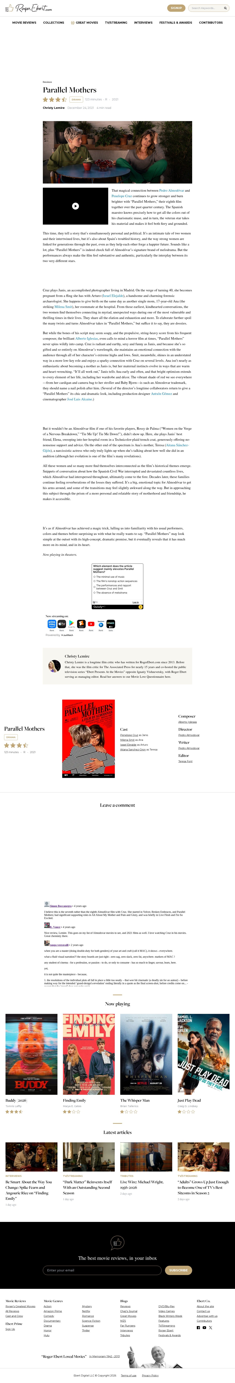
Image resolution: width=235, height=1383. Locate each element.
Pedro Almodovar (189, 735)
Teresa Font (185, 761)
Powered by (53, 635)
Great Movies (87, 22)
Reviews (47, 82)
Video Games (166, 1311)
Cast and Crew (14, 1316)
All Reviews (12, 1311)
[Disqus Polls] (117, 857)
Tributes (125, 1335)
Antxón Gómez (161, 393)
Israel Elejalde (113, 295)
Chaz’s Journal (128, 1311)
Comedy (49, 1316)
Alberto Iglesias (86, 338)
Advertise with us (207, 1316)
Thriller (86, 1330)
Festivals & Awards (175, 22)
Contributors (211, 22)
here (167, 676)
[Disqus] (117, 943)
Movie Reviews (24, 22)
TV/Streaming (116, 22)
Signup (176, 8)
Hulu (46, 1335)
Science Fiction (91, 1320)
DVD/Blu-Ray (166, 1306)
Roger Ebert (165, 1330)
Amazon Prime (53, 1311)
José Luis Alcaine (79, 399)
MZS (123, 1320)
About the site (205, 1306)
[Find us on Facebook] (198, 1327)
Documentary (52, 1320)
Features (163, 1320)
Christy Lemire (54, 108)
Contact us (203, 1311)
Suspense (88, 1325)
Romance (88, 1316)
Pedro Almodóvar (171, 190)
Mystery (87, 1306)
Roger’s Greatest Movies (20, 1306)
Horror (47, 1330)
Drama (76, 99)
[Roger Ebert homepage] (29, 8)
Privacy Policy (150, 1375)
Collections (53, 22)
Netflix (86, 1311)
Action (47, 1306)
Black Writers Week (170, 1316)
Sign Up (10, 1329)
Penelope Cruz (122, 196)
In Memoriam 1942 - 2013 (104, 1356)
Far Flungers (127, 1325)
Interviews (143, 22)
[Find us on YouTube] (204, 1327)
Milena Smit (63, 306)
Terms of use (128, 1375)
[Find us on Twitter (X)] (210, 1327)
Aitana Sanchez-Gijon (133, 749)
